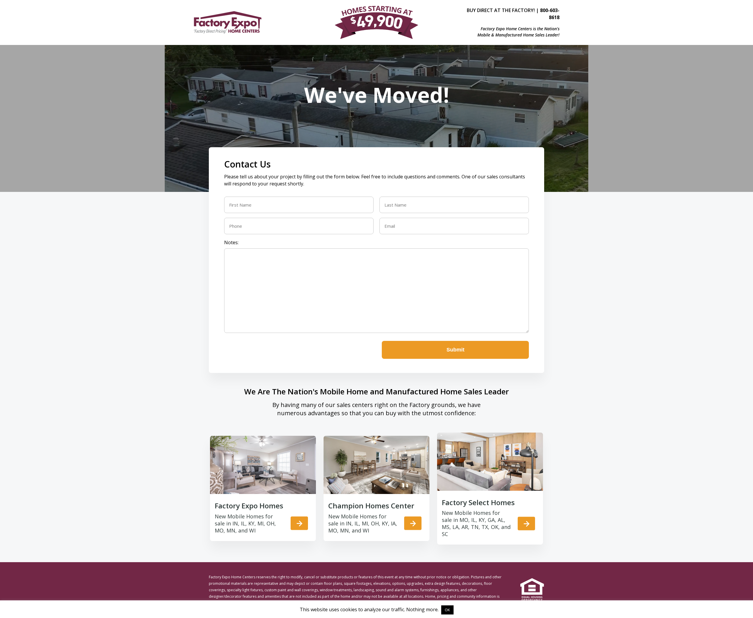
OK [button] (447, 609)
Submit (455, 350)
